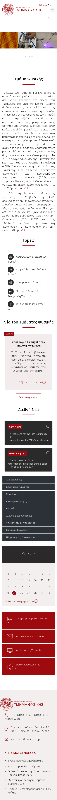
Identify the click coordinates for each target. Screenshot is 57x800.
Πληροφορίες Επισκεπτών (20, 537)
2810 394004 (12, 719)
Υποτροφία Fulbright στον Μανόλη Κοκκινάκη (28, 343)
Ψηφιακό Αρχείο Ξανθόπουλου (25, 760)
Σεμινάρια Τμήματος (17, 486)
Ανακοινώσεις (14, 479)
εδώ (26, 188)
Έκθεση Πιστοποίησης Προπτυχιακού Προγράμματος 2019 (29, 773)
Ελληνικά (43, 5)
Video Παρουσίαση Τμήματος (24, 766)
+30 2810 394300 (21, 715)
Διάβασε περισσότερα (30, 382)
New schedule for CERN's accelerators (29, 440)
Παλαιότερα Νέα (28, 397)
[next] (29, 549)
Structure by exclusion (21, 466)
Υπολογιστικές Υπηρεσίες (20, 522)
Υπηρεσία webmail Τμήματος (31, 635)
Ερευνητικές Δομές (16, 501)
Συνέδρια (11, 493)
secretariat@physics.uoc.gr (25, 739)
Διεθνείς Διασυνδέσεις (19, 515)
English (51, 5)
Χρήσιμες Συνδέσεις (17, 529)
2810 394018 (40, 715)
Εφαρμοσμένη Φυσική (28, 282)
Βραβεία (11, 508)
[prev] (27, 549)
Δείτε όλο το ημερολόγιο (19, 601)
